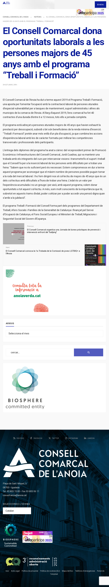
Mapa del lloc (67, 571)
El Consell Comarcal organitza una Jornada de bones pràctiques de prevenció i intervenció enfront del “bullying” (63, 229)
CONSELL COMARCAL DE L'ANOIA (16, 17)
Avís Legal (15, 571)
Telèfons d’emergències (85, 571)
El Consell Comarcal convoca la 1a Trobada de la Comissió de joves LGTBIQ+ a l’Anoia (43, 250)
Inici (7, 571)
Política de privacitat (30, 571)
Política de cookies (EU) (50, 571)
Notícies (37, 17)
